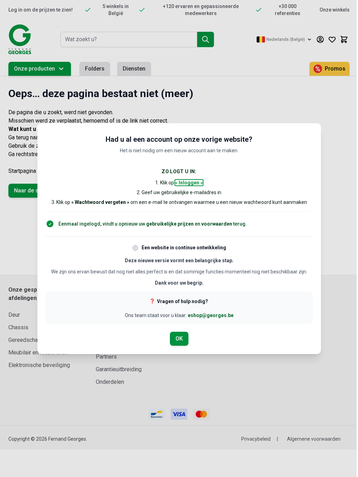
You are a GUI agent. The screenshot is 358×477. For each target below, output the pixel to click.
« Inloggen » (189, 182)
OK (179, 338)
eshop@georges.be (211, 315)
